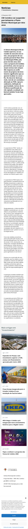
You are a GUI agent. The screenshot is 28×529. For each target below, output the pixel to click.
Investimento (7, 10)
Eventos (13, 2)
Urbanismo (15, 10)
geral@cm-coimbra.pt (10, 481)
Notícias (6, 7)
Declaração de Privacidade (18, 527)
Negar (14, 519)
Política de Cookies (8, 527)
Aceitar (14, 515)
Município (4, 2)
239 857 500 (7, 484)
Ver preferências (14, 523)
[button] (26, 498)
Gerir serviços (14, 511)
